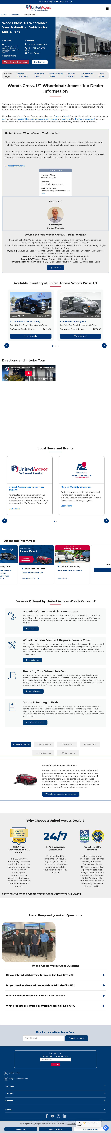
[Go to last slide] (6, 345)
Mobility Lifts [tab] (90, 744)
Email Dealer (33, 53)
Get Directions (9, 56)
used (66, 116)
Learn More (14, 508)
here (43, 193)
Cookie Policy (73, 1124)
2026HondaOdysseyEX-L (73, 321)
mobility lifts (23, 119)
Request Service (32, 660)
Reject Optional (55, 1129)
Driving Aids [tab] (67, 744)
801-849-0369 (40, 44)
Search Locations (77, 1038)
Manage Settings (90, 1129)
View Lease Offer (29, 579)
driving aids (51, 119)
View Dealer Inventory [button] (15, 62)
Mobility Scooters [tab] (43, 753)
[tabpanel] (55, 779)
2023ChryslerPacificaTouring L (26, 321)
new (57, 116)
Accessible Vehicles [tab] (21, 744)
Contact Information (15, 166)
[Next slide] (104, 345)
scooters (66, 119)
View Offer (62, 579)
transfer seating (37, 119)
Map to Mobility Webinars (76, 487)
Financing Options (33, 691)
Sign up (55, 1064)
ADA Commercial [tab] (67, 753)
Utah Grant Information (35, 722)
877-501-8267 (14, 1073)
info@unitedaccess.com (19, 1079)
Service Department (85, 119)
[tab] (52, 346)
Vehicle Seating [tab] (44, 744)
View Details (30, 336)
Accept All (20, 1129)
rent (4, 119)
